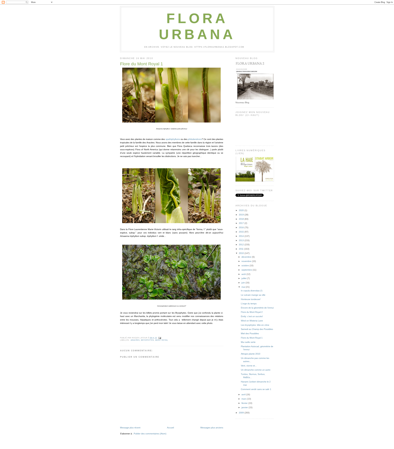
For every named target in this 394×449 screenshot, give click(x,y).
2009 (241, 412)
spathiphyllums (173, 139)
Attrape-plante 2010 (250, 354)
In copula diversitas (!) (251, 290)
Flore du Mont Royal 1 (141, 63)
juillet (244, 278)
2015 (241, 232)
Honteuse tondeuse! (251, 299)
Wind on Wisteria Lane (252, 320)
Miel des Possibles (250, 333)
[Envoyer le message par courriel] (159, 338)
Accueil (170, 427)
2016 (241, 227)
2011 (241, 249)
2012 (241, 244)
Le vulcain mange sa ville (253, 295)
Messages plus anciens (211, 427)
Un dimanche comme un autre (255, 370)
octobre (245, 265)
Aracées (135, 340)
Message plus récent (130, 427)
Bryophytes (147, 340)
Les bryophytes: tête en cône (255, 325)
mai (243, 287)
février (244, 403)
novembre (246, 261)
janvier (245, 407)
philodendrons (195, 139)
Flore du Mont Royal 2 (252, 312)
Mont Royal (161, 340)
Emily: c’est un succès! (252, 316)
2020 (241, 210)
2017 (241, 223)
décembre (246, 257)
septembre (247, 270)
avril (243, 394)
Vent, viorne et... (249, 365)
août (243, 274)
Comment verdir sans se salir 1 (256, 389)
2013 (241, 240)
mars (244, 399)
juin (243, 282)
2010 (241, 253)
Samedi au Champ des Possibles (257, 329)
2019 (241, 214)
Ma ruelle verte (248, 342)
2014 (241, 236)
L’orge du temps (249, 303)
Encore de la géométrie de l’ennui (257, 307)
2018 (241, 219)
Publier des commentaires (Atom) (150, 433)
